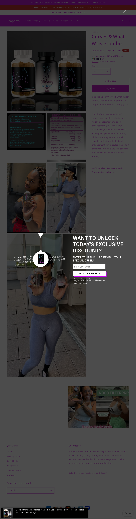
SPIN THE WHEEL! (89, 273)
